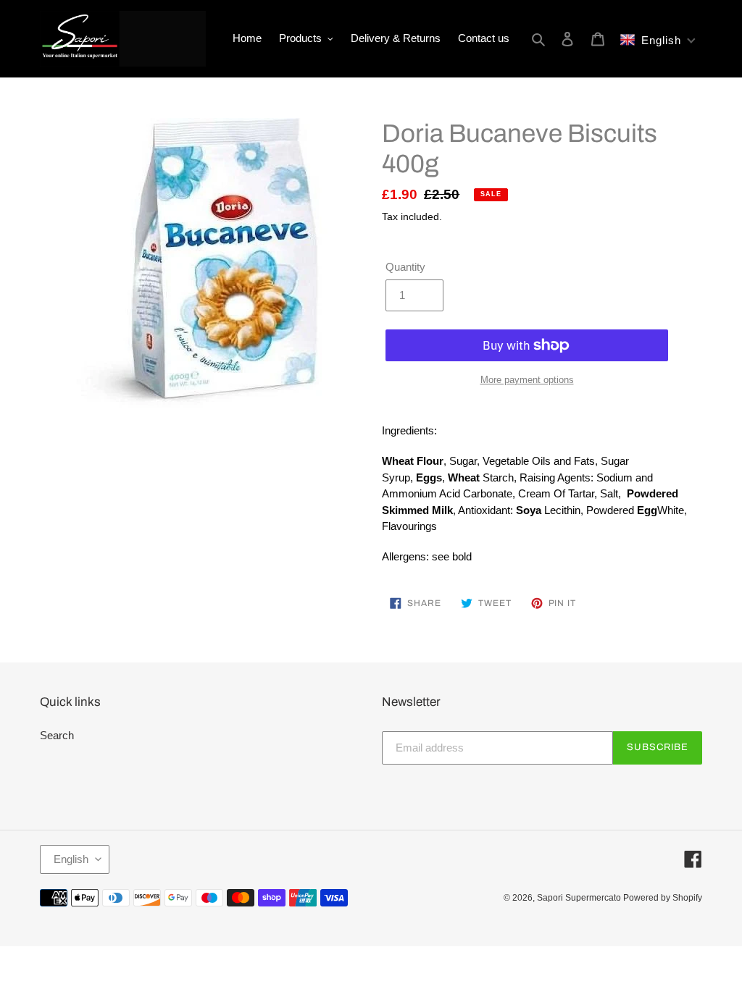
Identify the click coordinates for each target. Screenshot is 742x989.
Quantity (405, 267)
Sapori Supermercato (580, 898)
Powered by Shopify (662, 898)
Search (57, 735)
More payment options (527, 379)
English (71, 859)
